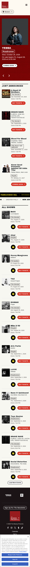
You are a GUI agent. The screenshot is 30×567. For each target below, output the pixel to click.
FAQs (15, 534)
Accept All (15, 564)
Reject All (15, 559)
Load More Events (15, 482)
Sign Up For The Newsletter (15, 508)
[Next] (9, 75)
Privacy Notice (22, 551)
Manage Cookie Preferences (15, 554)
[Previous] (3, 75)
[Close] (28, 536)
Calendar (15, 531)
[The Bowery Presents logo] (5, 5)
